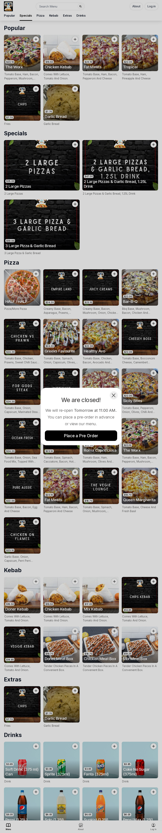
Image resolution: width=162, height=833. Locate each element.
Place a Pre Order (81, 435)
